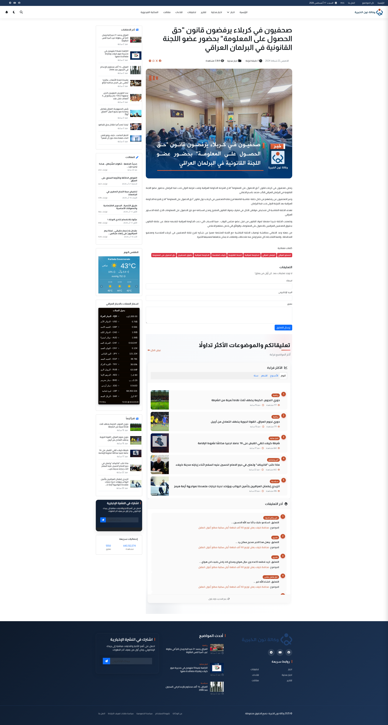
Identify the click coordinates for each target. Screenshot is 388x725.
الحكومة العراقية (252, 255)
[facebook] (288, 652)
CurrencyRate (133, 406)
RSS (342, 3)
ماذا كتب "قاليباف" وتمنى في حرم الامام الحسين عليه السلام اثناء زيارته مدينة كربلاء (228, 464)
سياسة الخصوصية (144, 713)
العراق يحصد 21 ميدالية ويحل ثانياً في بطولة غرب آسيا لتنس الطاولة (115, 38)
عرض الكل (156, 350)
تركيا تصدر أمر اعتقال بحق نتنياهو (113, 124)
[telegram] (271, 652)
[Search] (21, 12)
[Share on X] (157, 61)
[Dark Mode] (14, 12)
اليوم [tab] (283, 375)
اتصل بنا (351, 3)
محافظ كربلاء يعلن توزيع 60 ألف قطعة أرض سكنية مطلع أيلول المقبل (233, 527)
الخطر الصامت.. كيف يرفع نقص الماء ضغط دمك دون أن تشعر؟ (114, 136)
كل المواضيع (368, 3)
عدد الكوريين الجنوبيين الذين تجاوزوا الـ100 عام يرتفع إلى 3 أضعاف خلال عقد (115, 96)
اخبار (232, 12)
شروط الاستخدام (162, 713)
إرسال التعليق (283, 327)
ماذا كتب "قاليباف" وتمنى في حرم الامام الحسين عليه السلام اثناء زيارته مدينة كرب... (115, 466)
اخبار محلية (216, 12)
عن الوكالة (177, 713)
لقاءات (178, 12)
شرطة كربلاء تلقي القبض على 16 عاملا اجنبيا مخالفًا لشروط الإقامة (239, 443)
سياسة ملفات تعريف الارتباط (121, 713)
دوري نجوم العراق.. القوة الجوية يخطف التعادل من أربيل (245, 421)
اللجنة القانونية (235, 255)
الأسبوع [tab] (274, 375)
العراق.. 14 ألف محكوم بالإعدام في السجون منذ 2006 (114, 68)
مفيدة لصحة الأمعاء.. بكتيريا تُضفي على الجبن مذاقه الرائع (115, 81)
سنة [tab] (256, 375)
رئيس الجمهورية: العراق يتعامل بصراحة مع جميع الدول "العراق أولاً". (114, 111)
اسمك (289, 280)
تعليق (289, 304)
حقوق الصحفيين (185, 255)
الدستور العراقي (284, 255)
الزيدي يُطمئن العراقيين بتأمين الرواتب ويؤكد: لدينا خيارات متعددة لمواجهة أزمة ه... (114, 482)
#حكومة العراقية (202, 255)
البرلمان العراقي (268, 255)
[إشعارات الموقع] (7, 12)
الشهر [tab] (264, 375)
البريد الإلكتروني (285, 292)
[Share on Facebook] (160, 61)
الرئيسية (381, 3)
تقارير (203, 12)
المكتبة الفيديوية (149, 12)
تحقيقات (191, 12)
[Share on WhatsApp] (153, 61)
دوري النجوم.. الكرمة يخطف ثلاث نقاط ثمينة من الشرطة (245, 400)
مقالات (167, 12)
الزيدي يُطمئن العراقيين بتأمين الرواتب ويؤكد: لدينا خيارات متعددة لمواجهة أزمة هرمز (227, 486)
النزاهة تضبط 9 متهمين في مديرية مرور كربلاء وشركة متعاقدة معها (116, 54)
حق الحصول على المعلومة (163, 255)
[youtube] (280, 652)
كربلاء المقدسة (219, 255)
